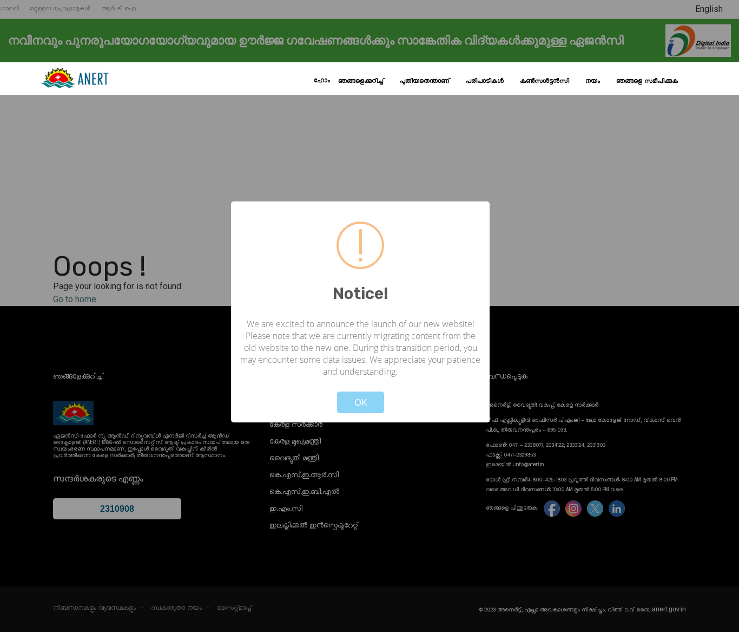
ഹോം (322, 80)
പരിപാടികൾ (485, 81)
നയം (592, 81)
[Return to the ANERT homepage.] (74, 78)
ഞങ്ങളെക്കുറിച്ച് (361, 81)
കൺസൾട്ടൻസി (544, 81)
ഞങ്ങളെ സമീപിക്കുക (647, 81)
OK (360, 402)
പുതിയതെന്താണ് (425, 81)
